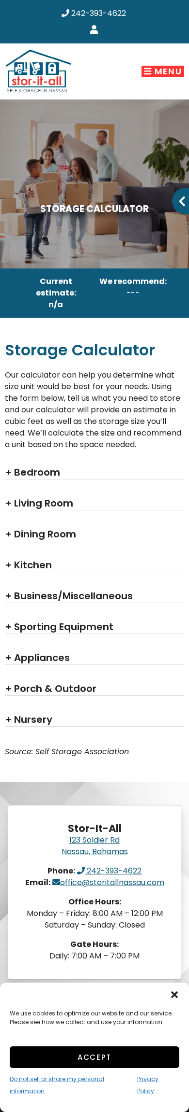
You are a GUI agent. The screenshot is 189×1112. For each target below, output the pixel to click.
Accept (94, 1057)
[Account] (95, 30)
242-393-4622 (97, 13)
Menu (167, 71)
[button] (174, 994)
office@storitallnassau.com (112, 882)
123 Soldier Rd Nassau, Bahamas (95, 845)
